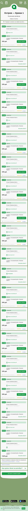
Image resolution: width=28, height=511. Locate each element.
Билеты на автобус (6, 464)
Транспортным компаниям (14, 503)
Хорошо (23, 508)
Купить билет (21, 41)
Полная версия (8, 505)
